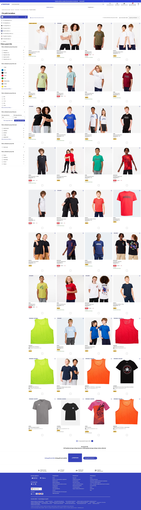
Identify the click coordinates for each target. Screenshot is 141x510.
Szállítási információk (76, 479)
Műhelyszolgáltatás (56, 482)
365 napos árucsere (76, 482)
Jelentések (89, 503)
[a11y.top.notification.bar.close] (103, 1)
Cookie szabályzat (92, 502)
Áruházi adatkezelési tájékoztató (70, 501)
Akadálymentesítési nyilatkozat (35, 504)
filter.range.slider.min (5, 115)
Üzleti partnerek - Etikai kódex (101, 502)
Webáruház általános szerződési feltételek (37, 501)
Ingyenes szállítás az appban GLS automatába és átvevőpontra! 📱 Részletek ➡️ (69, 1)
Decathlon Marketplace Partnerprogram (60, 491)
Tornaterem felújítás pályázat (95, 482)
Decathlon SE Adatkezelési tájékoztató (82, 502)
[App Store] (35, 478)
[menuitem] (50, 7)
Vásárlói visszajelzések (49, 501)
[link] (90, 458)
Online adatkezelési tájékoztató (59, 501)
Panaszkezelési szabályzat (70, 502)
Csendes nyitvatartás (94, 479)
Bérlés (54, 477)
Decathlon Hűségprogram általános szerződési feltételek (39, 502)
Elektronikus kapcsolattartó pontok (70, 503)
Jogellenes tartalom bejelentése (58, 503)
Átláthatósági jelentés (96, 503)
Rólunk (91, 477)
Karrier (91, 487)
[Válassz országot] (36, 489)
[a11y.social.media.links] (31, 484)
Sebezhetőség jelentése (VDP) (81, 503)
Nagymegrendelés (56, 493)
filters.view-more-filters (6, 88)
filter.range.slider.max (18, 115)
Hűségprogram (55, 485)
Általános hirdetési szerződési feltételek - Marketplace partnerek (86, 501)
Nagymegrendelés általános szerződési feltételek (57, 502)
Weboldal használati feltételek (35, 503)
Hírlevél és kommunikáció (77, 485)
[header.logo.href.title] (5, 4)
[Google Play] (44, 478)
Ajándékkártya (55, 487)
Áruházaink (92, 488)
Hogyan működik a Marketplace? (78, 488)
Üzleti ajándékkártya (56, 488)
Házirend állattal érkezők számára (47, 503)
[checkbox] (13, 67)
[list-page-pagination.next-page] (92, 441)
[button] (13, 50)
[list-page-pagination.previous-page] (77, 441)
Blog (91, 490)
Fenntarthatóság (93, 485)
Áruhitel (54, 490)
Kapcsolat (74, 477)
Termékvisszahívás (76, 487)
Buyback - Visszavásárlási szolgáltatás (60, 479)
